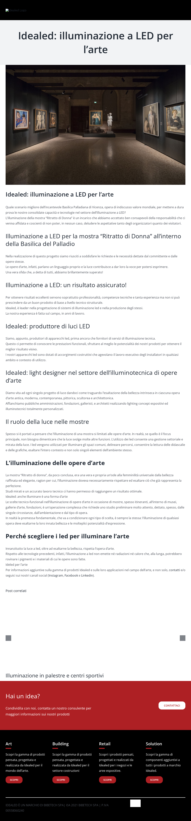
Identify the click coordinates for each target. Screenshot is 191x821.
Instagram (56, 575)
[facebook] (156, 10)
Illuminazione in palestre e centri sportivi (55, 675)
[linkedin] (168, 10)
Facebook (71, 575)
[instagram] (162, 10)
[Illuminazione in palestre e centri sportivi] (95, 599)
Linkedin (87, 575)
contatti (174, 570)
